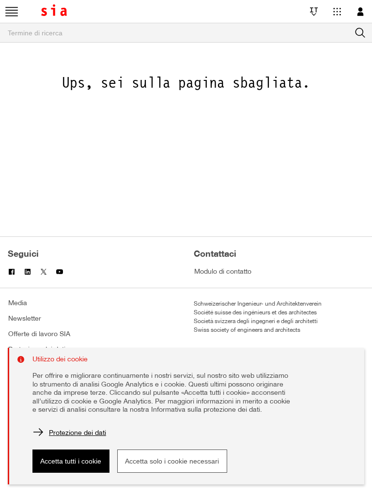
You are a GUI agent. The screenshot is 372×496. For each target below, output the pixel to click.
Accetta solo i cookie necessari (172, 461)
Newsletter (24, 319)
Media (17, 303)
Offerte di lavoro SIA (39, 334)
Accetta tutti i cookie (70, 461)
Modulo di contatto (222, 272)
